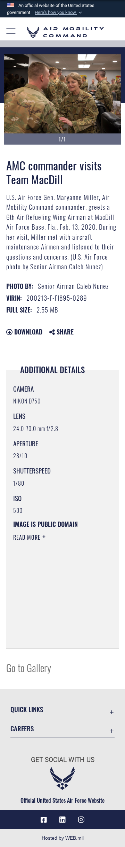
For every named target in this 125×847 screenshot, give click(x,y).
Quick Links (26, 709)
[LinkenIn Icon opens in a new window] (62, 820)
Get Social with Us (62, 760)
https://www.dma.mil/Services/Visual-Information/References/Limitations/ (55, 635)
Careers (22, 728)
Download (27, 331)
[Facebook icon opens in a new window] (44, 820)
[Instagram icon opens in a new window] (81, 820)
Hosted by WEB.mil (63, 838)
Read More (27, 537)
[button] (59, 12)
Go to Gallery (28, 667)
